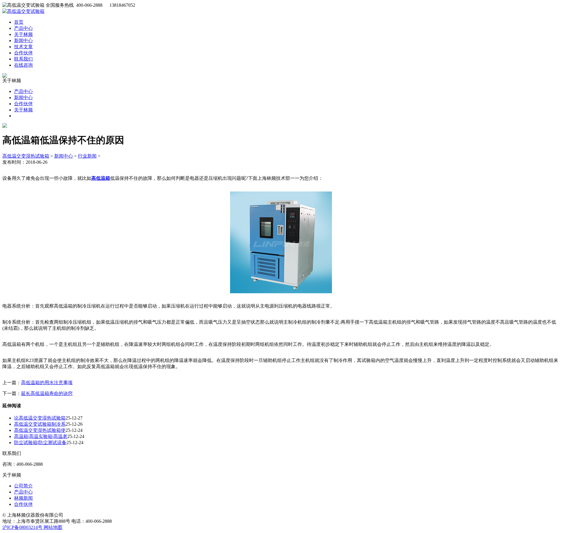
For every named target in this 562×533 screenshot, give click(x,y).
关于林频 (23, 34)
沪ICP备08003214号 (23, 527)
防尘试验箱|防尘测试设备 (40, 442)
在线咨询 (23, 65)
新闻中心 (23, 40)
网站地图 (53, 527)
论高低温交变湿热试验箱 (40, 417)
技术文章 (23, 46)
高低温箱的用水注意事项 (47, 382)
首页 (18, 22)
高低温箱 (100, 178)
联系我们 (23, 58)
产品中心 (23, 28)
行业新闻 (87, 155)
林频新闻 (23, 498)
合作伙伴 (23, 52)
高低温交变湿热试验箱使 (40, 430)
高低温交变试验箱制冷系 (40, 424)
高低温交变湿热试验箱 (25, 155)
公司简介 (23, 485)
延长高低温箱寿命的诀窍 (47, 393)
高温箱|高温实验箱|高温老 (40, 436)
